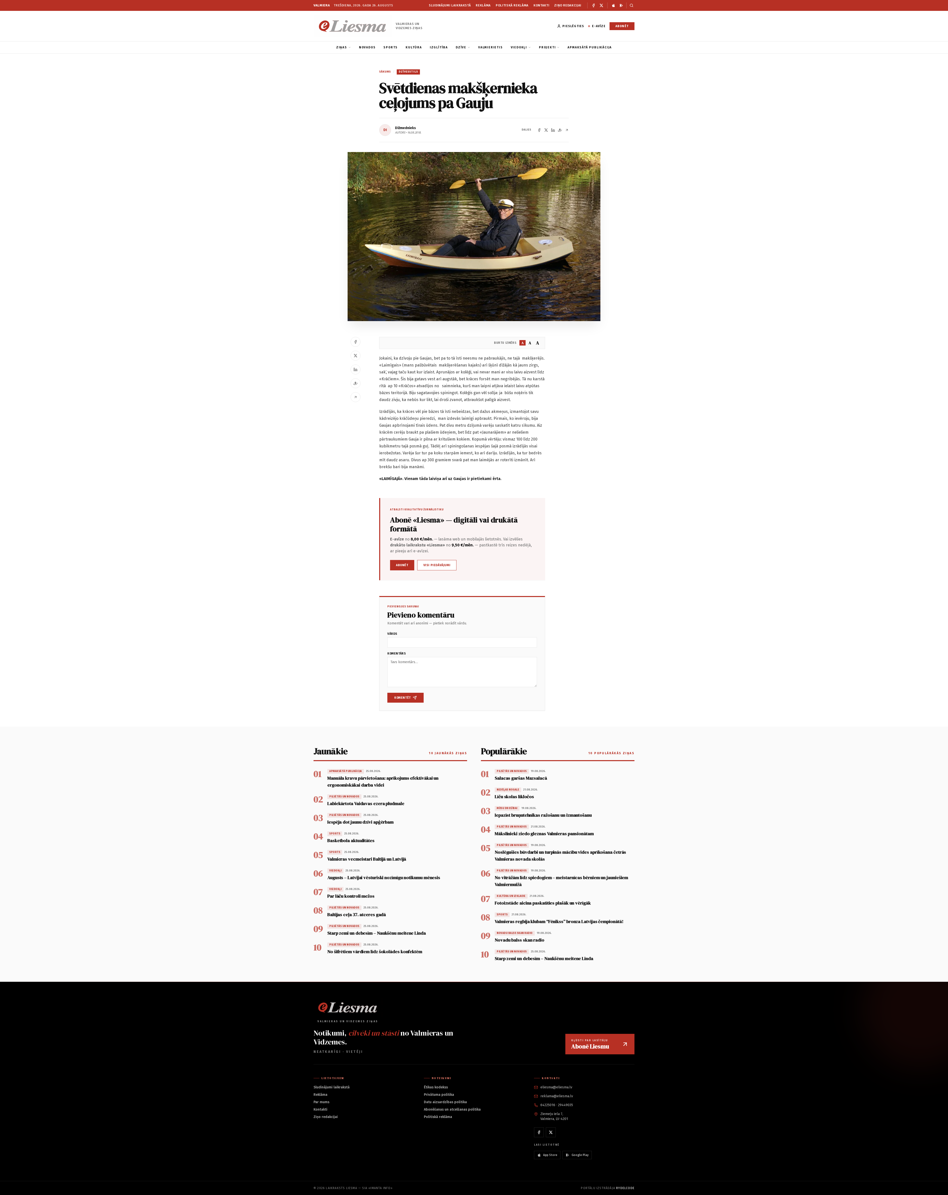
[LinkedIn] (553, 130)
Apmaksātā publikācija (590, 47)
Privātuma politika (439, 1095)
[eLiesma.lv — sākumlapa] (353, 26)
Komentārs (396, 653)
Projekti (547, 47)
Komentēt (402, 697)
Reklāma (483, 5)
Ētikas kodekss (436, 1087)
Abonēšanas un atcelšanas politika (452, 1109)
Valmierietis (490, 47)
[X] (601, 5)
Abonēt (622, 26)
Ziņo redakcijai (567, 5)
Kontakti (541, 5)
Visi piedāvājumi (437, 565)
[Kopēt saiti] (567, 130)
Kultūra (414, 47)
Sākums (385, 71)
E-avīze (598, 26)
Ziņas (341, 47)
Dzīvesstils (408, 71)
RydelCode (625, 1188)
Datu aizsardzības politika (445, 1102)
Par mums (321, 1102)
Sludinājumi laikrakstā (450, 5)
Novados (367, 47)
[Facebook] (593, 5)
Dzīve (461, 47)
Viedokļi (519, 47)
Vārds (392, 634)
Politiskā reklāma (512, 5)
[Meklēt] (630, 5)
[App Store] (613, 5)
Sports (390, 47)
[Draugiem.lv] (560, 130)
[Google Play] (621, 5)
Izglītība (439, 47)
